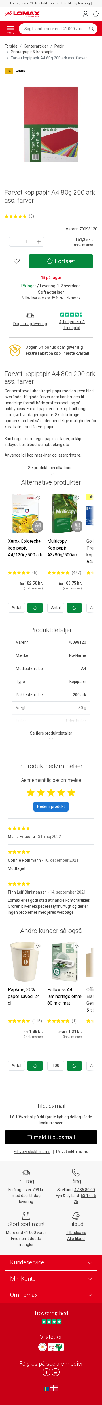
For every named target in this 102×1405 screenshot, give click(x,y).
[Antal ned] (14, 242)
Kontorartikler (36, 46)
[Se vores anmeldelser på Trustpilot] (51, 1321)
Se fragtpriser (51, 292)
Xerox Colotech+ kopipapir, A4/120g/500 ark (25, 548)
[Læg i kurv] (35, 608)
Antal (16, 607)
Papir (59, 46)
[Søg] (91, 28)
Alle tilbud (76, 1238)
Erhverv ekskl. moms (32, 1151)
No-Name (77, 655)
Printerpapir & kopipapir (32, 52)
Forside (11, 46)
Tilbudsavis (76, 1232)
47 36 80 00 (84, 1189)
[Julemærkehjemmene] (42, 1347)
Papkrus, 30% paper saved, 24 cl (24, 996)
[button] (16, 71)
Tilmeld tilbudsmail (51, 1137)
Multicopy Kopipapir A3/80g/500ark (62, 548)
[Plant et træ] (56, 1347)
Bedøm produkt (51, 806)
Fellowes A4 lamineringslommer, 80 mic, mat (66, 996)
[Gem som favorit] (38, 498)
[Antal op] (38, 242)
